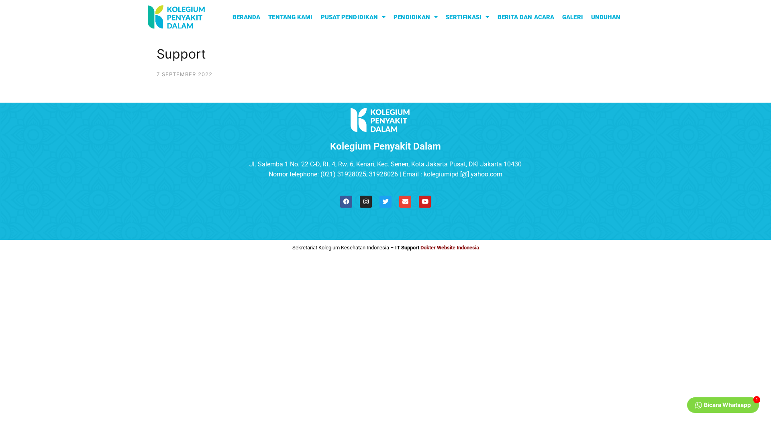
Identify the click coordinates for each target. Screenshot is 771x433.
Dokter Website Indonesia (449, 248)
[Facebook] (346, 202)
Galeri (572, 17)
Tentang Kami (290, 17)
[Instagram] (366, 202)
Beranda (247, 17)
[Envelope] (405, 202)
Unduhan (606, 17)
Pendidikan (412, 17)
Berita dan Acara (526, 17)
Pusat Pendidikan (349, 17)
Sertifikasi (463, 17)
